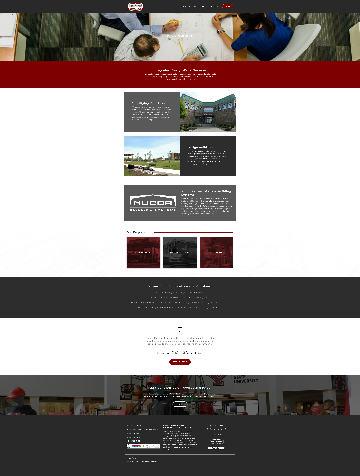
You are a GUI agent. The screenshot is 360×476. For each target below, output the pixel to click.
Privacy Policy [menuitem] (131, 458)
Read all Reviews (180, 362)
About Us (215, 6)
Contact (227, 6)
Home (183, 6)
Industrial (216, 252)
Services (192, 6)
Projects (203, 6)
